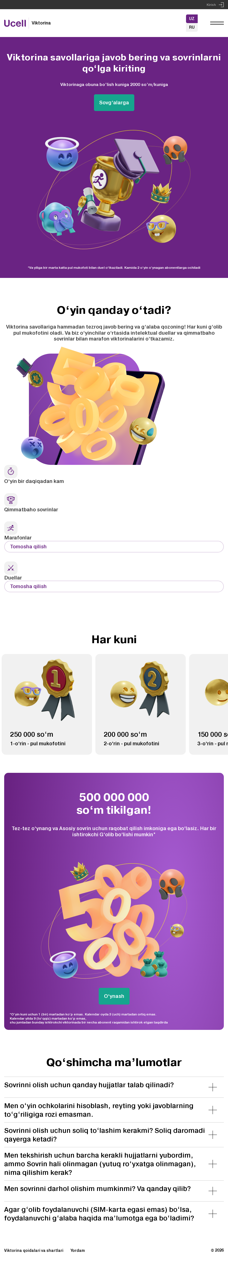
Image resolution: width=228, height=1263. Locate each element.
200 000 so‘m (125, 734)
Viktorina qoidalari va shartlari (33, 1250)
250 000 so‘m (31, 734)
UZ (192, 18)
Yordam (77, 1250)
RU (192, 27)
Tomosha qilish (28, 546)
